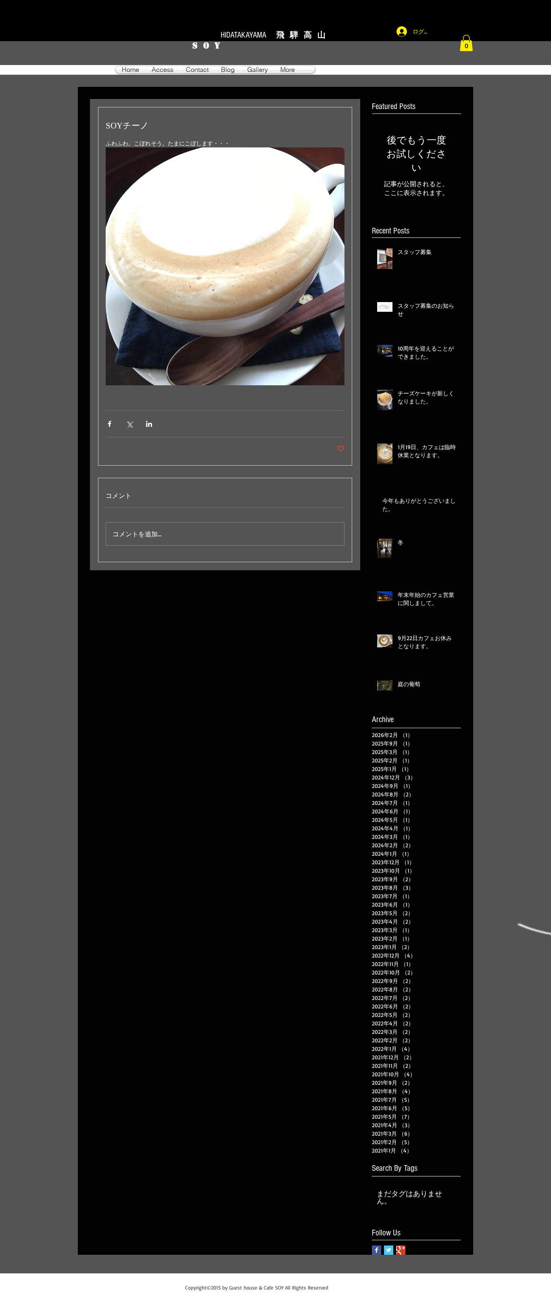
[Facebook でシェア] (109, 424)
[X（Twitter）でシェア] (129, 424)
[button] (466, 43)
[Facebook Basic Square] (376, 1250)
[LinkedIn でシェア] (149, 424)
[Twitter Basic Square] (388, 1250)
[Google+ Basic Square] (400, 1250)
